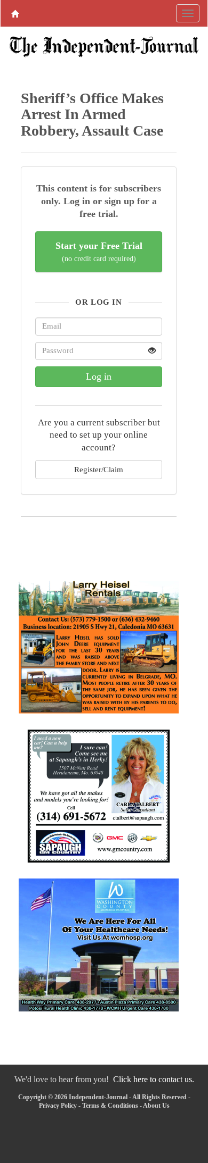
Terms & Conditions (110, 1105)
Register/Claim (98, 469)
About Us (156, 1105)
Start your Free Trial (98, 251)
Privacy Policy (58, 1105)
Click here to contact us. (153, 1079)
